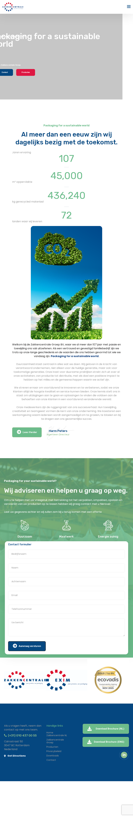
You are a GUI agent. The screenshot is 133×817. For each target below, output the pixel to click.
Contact (51, 760)
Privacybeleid (53, 751)
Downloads (52, 755)
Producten (26, 72)
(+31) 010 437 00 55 (22, 735)
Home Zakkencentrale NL (56, 734)
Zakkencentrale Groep (55, 741)
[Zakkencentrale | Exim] (12, 7)
